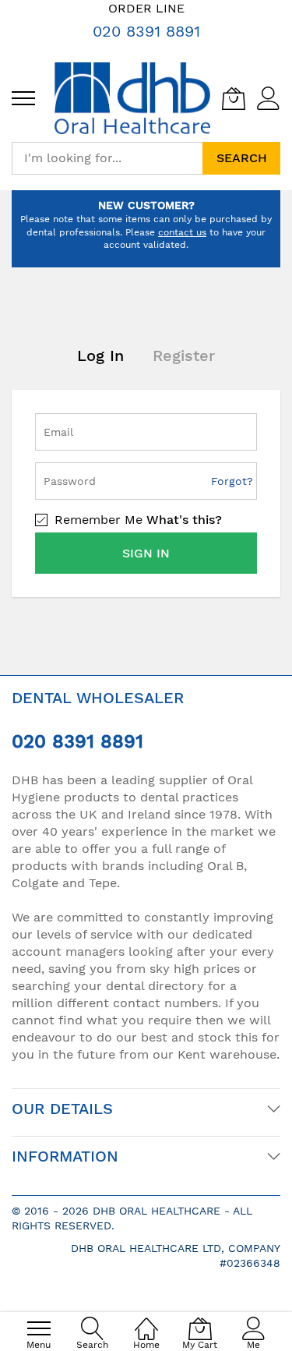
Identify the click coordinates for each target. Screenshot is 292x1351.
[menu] (23, 98)
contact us (182, 232)
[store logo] (132, 98)
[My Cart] (233, 98)
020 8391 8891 (146, 31)
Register (184, 355)
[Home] (146, 1320)
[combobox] (107, 158)
